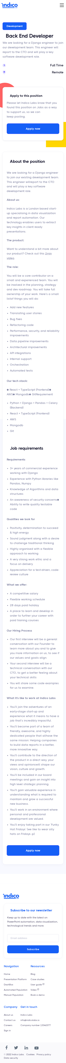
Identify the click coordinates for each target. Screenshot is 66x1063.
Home (7, 974)
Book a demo (38, 995)
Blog (33, 974)
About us (8, 1015)
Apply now (33, 128)
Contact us (10, 1020)
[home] (10, 5)
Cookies (30, 1054)
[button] (61, 5)
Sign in (7, 1030)
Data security (11, 1058)
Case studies (37, 979)
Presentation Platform (15, 979)
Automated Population (15, 990)
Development (15, 26)
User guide (36, 984)
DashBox (8, 984)
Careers (8, 1025)
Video (34, 990)
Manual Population (13, 995)
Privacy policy (44, 1054)
